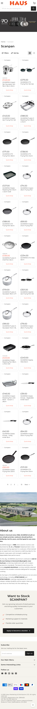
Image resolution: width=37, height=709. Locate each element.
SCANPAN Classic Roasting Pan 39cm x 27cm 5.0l (9, 362)
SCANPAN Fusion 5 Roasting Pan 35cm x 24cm (27, 120)
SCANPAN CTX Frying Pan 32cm (8, 225)
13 (21, 484)
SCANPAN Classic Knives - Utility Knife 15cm (8, 435)
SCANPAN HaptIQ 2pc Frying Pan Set (27, 293)
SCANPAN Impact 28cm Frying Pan (26, 327)
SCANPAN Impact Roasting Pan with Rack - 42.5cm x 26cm (8, 398)
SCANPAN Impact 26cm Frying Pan (26, 189)
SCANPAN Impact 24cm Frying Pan (26, 225)
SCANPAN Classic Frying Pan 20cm (8, 470)
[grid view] (30, 53)
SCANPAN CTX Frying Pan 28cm (8, 155)
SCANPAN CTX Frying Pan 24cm (26, 155)
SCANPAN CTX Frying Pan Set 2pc (27, 83)
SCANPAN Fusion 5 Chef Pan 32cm (9, 259)
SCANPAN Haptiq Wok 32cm (26, 361)
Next (26, 484)
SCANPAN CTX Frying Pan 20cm (26, 470)
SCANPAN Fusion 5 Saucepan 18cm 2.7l (9, 293)
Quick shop (9, 90)
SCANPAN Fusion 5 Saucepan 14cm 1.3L (9, 327)
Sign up (30, 653)
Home (3, 42)
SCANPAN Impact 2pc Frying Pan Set (9, 119)
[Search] (33, 8)
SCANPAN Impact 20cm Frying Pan (26, 434)
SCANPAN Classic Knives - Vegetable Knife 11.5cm (27, 398)
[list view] (34, 53)
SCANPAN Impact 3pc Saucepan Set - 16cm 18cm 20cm (9, 84)
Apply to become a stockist (17, 631)
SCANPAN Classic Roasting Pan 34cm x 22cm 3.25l (9, 190)
